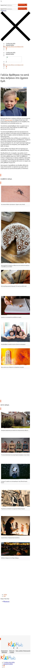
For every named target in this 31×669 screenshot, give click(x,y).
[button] (1, 1)
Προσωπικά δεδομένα (4, 651)
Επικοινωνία (26, 651)
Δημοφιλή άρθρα (10, 45)
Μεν (7, 63)
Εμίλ (4, 596)
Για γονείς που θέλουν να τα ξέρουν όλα (13, 46)
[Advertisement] (15, 386)
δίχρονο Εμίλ (8, 120)
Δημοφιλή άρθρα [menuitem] (8, 664)
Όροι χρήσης (19, 651)
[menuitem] (4, 665)
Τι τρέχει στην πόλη (10, 43)
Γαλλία (5, 594)
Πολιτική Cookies (11, 651)
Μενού (7, 55)
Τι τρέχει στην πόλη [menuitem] (9, 662)
